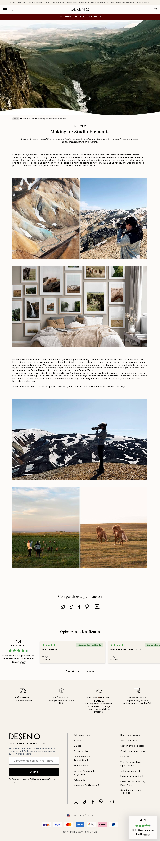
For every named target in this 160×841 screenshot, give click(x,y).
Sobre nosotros (82, 735)
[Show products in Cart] (155, 9)
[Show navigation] (4, 9)
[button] (143, 827)
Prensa (77, 740)
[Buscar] (11, 9)
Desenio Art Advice (130, 735)
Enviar (34, 771)
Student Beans (81, 765)
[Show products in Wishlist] (148, 9)
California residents (130, 771)
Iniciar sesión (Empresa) (86, 785)
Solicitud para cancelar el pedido (132, 791)
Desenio (89, 832)
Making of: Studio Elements (52, 118)
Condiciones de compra (132, 751)
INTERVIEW (28, 118)
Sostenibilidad (81, 751)
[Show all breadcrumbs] (15, 118)
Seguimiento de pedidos (133, 746)
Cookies (124, 756)
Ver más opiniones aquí (80, 670)
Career (77, 746)
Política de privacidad (40, 779)
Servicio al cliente (129, 740)
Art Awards (79, 780)
